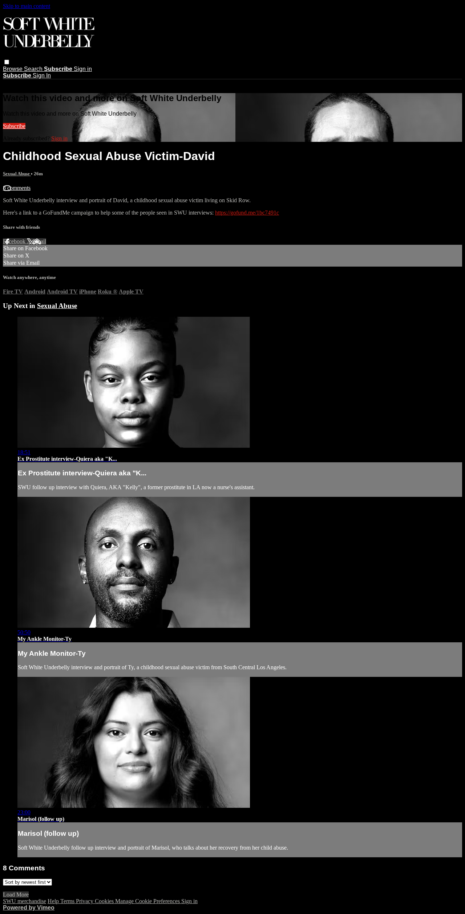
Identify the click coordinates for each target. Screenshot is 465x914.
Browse (13, 69)
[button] (6, 62)
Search (34, 69)
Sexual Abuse (17, 173)
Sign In (42, 75)
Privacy (85, 901)
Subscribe (14, 126)
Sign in (83, 69)
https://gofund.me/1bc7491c (247, 212)
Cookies (105, 901)
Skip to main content (26, 6)
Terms (68, 901)
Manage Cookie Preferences (148, 901)
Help (54, 901)
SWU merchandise (24, 901)
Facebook (15, 241)
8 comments (17, 188)
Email (39, 241)
